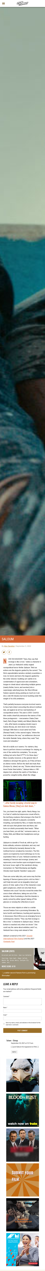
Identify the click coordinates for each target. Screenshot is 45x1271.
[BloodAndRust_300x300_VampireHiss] (22, 1094)
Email (5, 1015)
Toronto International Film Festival (17, 937)
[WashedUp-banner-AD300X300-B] (22, 1199)
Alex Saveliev (9, 646)
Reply (14, 1052)
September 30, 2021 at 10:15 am (22, 1043)
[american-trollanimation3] (22, 1059)
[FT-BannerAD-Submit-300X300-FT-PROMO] (22, 1164)
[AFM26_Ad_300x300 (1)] (22, 1234)
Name (5, 1007)
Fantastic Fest (8, 941)
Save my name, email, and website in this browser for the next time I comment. (23, 1024)
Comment (6, 996)
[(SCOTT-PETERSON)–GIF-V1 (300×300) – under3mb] (22, 1129)
